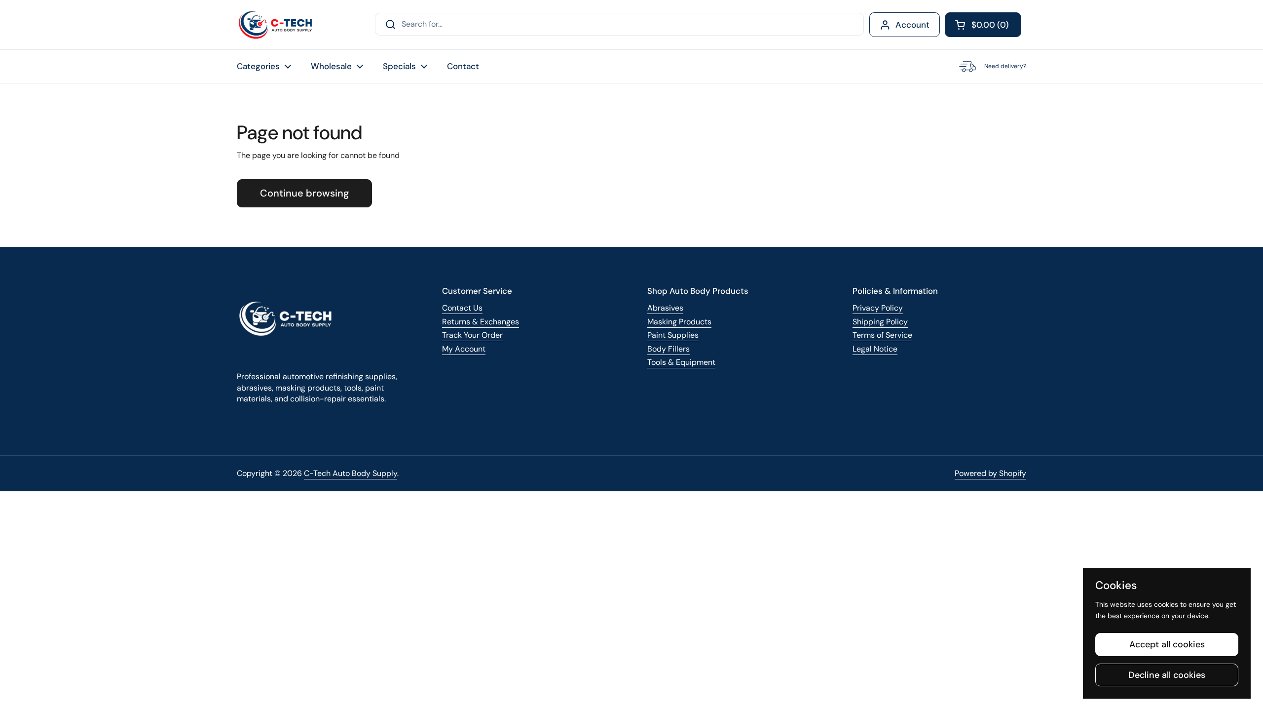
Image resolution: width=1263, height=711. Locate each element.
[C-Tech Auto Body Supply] (276, 25)
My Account (463, 349)
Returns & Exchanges (480, 321)
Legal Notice (875, 349)
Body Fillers (668, 349)
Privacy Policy (878, 308)
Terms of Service (882, 335)
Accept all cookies (1167, 644)
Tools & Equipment (681, 362)
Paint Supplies (673, 335)
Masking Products (679, 321)
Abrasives (665, 308)
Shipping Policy (880, 321)
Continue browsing (304, 193)
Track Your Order (472, 335)
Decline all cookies (1166, 675)
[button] (983, 24)
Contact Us (462, 308)
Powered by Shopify (990, 473)
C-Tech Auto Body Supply (350, 473)
